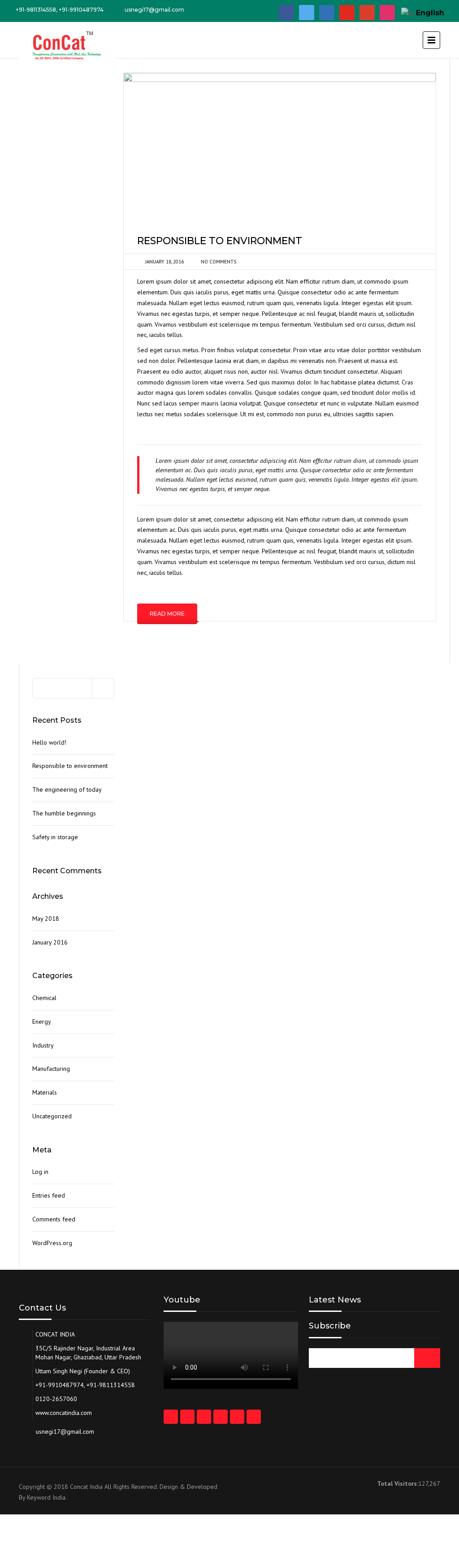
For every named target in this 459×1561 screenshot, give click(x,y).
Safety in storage (55, 837)
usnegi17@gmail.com (154, 9)
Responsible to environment (70, 766)
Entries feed (48, 1195)
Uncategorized (52, 1116)
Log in (40, 1172)
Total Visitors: (397, 1483)
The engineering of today (67, 789)
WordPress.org (52, 1243)
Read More (167, 613)
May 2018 (45, 918)
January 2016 (50, 942)
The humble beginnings (64, 813)
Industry (43, 1045)
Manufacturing (51, 1069)
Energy (41, 1022)
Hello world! (49, 742)
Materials (44, 1092)
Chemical (44, 998)
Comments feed (53, 1219)
